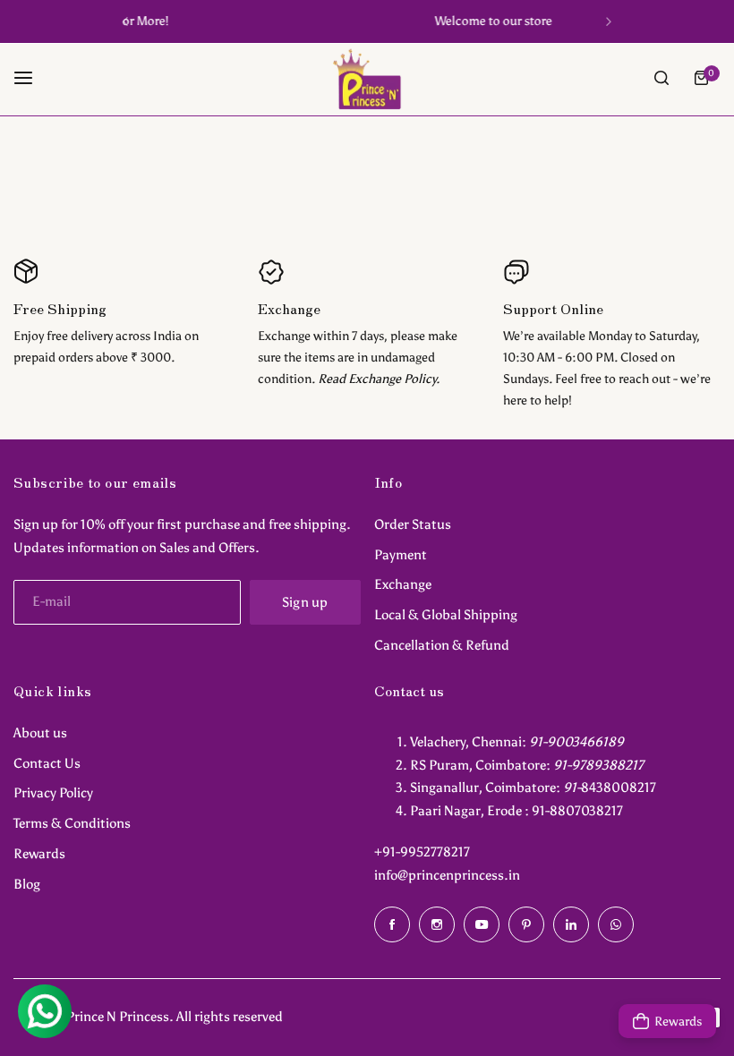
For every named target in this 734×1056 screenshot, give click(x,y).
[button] (125, 21)
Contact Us (47, 763)
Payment (400, 555)
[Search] (661, 78)
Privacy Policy (53, 793)
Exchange (402, 584)
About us (40, 733)
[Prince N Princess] (367, 78)
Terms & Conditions (72, 823)
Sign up (305, 602)
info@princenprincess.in (447, 875)
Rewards (39, 854)
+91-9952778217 (422, 852)
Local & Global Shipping (445, 615)
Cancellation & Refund (441, 645)
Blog (26, 884)
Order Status (412, 524)
